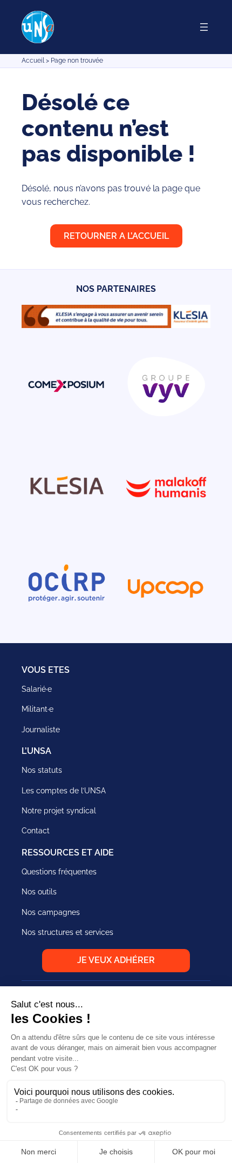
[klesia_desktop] (116, 325)
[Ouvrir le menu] (203, 27)
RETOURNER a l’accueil (116, 236)
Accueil (33, 60)
